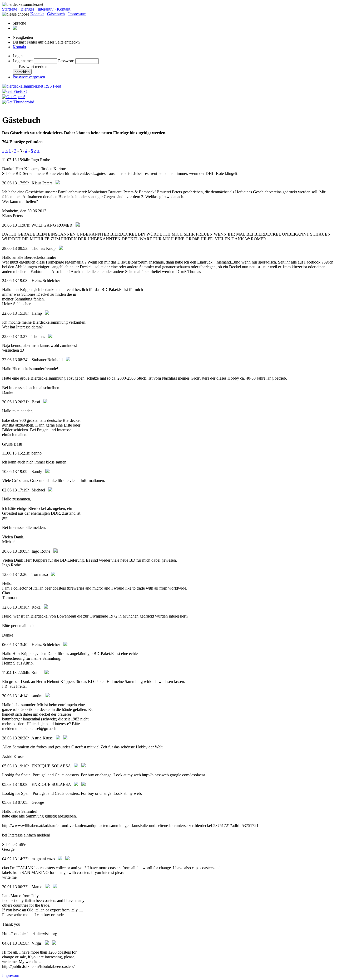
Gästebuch (56, 14)
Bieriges (27, 9)
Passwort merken (33, 66)
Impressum (77, 14)
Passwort (65, 61)
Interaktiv (45, 9)
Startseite (9, 9)
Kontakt (63, 9)
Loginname (22, 61)
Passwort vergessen (29, 77)
